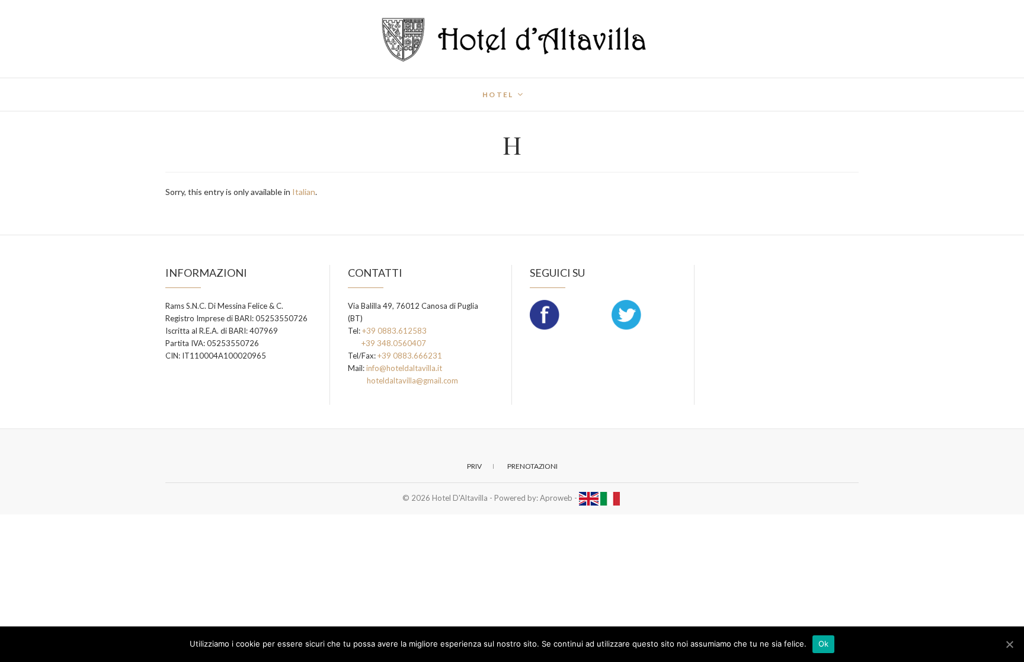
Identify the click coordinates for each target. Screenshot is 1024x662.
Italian (303, 192)
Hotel (498, 94)
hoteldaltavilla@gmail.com (412, 380)
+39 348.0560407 (393, 343)
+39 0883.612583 (394, 330)
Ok (823, 643)
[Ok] (1009, 644)
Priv (474, 466)
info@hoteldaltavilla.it (404, 368)
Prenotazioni (532, 466)
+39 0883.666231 (409, 355)
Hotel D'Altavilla (216, 87)
